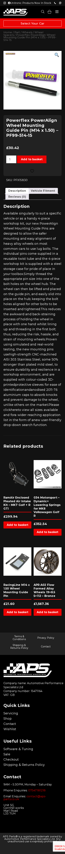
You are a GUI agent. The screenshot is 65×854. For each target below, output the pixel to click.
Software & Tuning (18, 749)
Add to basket (31, 159)
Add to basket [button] (17, 525)
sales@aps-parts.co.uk (60, 3)
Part (17, 32)
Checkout (11, 759)
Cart (49, 11)
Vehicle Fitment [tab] (43, 190)
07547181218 (55, 3)
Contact (46, 646)
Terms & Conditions (19, 638)
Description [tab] (17, 190)
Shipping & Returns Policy (19, 647)
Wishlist (9, 729)
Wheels (27, 32)
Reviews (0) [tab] (17, 196)
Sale (6, 754)
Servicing (10, 713)
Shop (7, 719)
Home (7, 32)
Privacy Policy (45, 637)
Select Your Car (33, 23)
